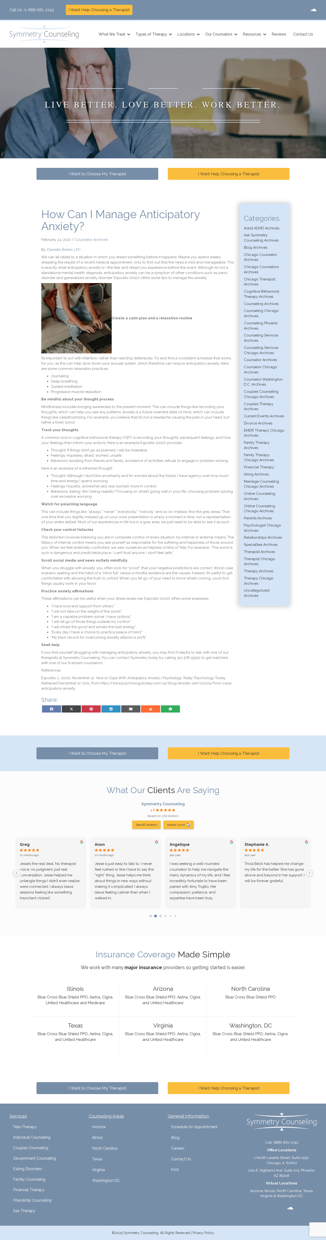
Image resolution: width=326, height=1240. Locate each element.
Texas (97, 1159)
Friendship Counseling (32, 1200)
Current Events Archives (264, 416)
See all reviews (146, 825)
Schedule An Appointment (194, 1127)
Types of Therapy (151, 34)
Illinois (97, 1137)
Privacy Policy (203, 1233)
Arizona (98, 1127)
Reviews (279, 34)
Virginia (98, 1170)
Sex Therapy (24, 1211)
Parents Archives (258, 518)
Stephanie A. (257, 844)
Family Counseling (29, 1179)
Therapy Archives (258, 571)
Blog (175, 1137)
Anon (100, 844)
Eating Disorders (27, 1169)
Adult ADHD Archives (261, 228)
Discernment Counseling (34, 1158)
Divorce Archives (258, 423)
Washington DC (106, 1180)
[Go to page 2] (160, 916)
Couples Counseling (30, 1148)
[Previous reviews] (16, 873)
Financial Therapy (259, 467)
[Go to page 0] (150, 916)
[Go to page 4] (170, 916)
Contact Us (303, 34)
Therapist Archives (259, 552)
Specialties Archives (261, 544)
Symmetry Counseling (163, 804)
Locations (186, 34)
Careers (177, 1148)
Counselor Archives (91, 240)
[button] (128, 34)
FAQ (175, 1170)
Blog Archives (255, 247)
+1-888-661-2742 (38, 10)
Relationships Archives (263, 537)
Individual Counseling (31, 1137)
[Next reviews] (309, 873)
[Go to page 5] (175, 916)
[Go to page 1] (155, 915)
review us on (176, 825)
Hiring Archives (256, 474)
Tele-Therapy (25, 1127)
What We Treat (112, 34)
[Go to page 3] (165, 916)
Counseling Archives (261, 304)
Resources (252, 34)
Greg (25, 844)
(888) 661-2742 (285, 1142)
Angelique (180, 844)
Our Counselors (218, 34)
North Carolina (104, 1148)
